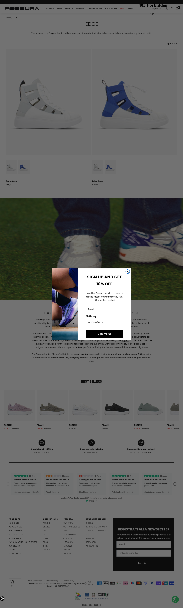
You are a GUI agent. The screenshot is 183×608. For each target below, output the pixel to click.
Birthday (91, 316)
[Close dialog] (128, 272)
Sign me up (105, 334)
